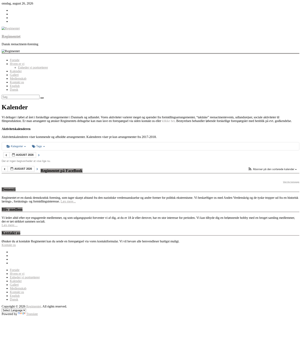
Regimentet (11, 36)
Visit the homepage (291, 182)
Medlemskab (18, 78)
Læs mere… (10, 225)
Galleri (14, 75)
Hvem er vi (17, 64)
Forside (14, 60)
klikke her (168, 121)
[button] (272, 169)
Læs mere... (68, 201)
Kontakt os (17, 82)
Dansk (14, 89)
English (15, 86)
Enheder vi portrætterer (33, 67)
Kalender (16, 71)
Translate (32, 314)
